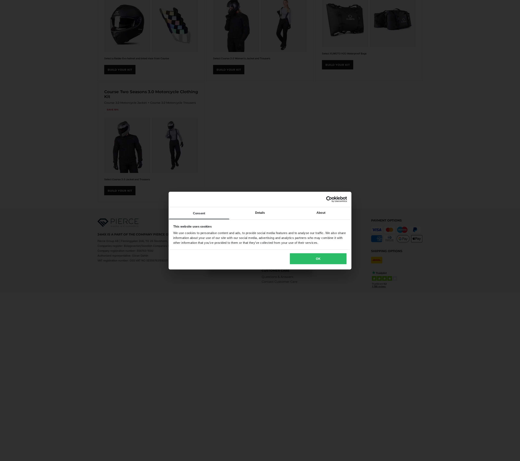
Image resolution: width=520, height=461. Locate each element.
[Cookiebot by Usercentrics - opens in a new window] (329, 199)
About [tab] (320, 212)
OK (318, 258)
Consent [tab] (199, 213)
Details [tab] (260, 212)
